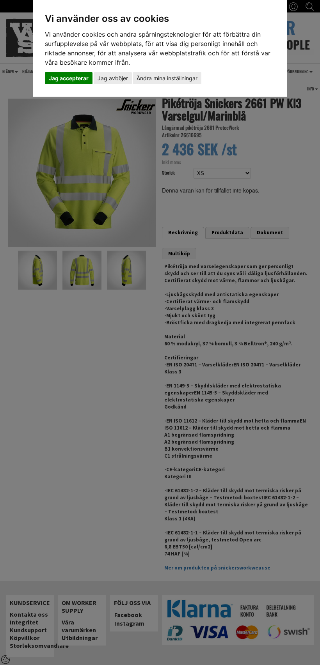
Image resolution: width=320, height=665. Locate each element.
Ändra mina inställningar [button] (167, 78)
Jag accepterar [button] (69, 78)
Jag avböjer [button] (113, 78)
